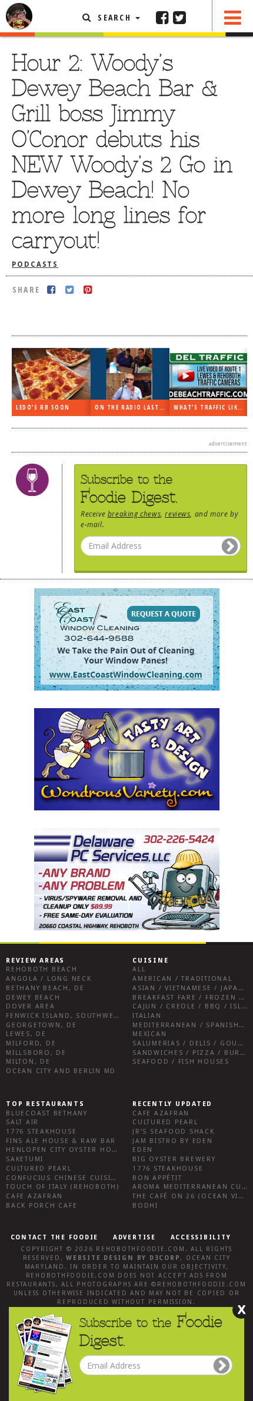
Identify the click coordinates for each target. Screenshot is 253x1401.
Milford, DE (31, 1043)
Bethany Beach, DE (45, 988)
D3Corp (165, 1258)
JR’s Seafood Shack (173, 1131)
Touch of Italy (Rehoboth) (62, 1187)
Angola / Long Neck (49, 979)
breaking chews (134, 513)
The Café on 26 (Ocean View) (192, 1196)
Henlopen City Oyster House (66, 1150)
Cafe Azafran (34, 1196)
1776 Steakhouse (41, 1131)
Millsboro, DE (36, 1053)
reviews (177, 513)
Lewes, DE (26, 1034)
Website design (100, 1258)
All (138, 969)
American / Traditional (182, 979)
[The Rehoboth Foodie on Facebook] (162, 17)
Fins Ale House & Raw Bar (61, 1141)
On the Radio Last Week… (132, 407)
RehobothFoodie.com (140, 1249)
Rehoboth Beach (42, 969)
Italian (146, 1016)
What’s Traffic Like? (209, 407)
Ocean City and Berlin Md (61, 1071)
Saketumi (25, 1159)
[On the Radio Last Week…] (130, 374)
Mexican (149, 1034)
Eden (142, 1150)
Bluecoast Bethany (47, 1113)
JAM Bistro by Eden (172, 1141)
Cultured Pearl (39, 1168)
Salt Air (22, 1122)
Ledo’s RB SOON (43, 407)
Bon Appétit (157, 1178)
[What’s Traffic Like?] (208, 373)
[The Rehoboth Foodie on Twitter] (179, 17)
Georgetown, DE (41, 1025)
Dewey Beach (33, 997)
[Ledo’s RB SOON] (51, 374)
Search (114, 17)
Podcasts (35, 264)
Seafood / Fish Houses (180, 1061)
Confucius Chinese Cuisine (63, 1178)
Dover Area (30, 1006)
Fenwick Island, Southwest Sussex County (97, 1016)
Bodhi (145, 1205)
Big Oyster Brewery (174, 1159)
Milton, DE (28, 1061)
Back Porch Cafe (41, 1205)
